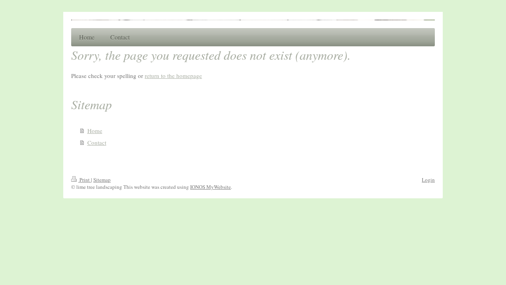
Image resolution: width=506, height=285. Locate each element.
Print (84, 179)
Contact (96, 142)
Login (428, 179)
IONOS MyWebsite (210, 186)
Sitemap (102, 179)
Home (94, 131)
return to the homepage (173, 76)
